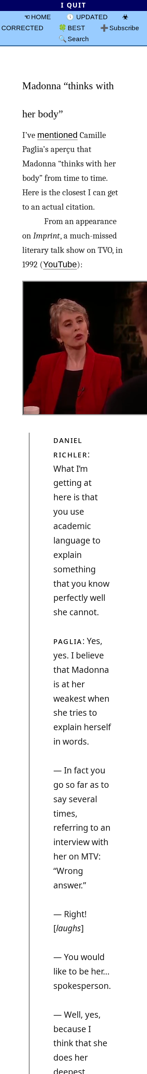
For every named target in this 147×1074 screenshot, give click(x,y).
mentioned (57, 135)
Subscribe (124, 28)
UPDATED (92, 17)
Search (78, 39)
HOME (41, 17)
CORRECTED (22, 28)
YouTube (60, 264)
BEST (76, 28)
